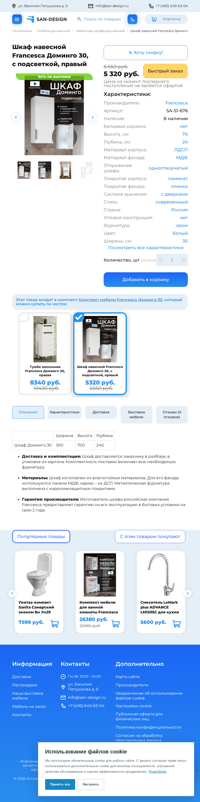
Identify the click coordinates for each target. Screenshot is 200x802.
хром (182, 225)
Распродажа (24, 685)
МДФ (182, 157)
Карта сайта (128, 677)
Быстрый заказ (165, 71)
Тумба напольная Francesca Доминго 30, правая (45, 371)
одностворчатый (168, 168)
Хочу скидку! (146, 52)
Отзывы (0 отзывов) (172, 414)
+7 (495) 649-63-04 (172, 6)
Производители (132, 685)
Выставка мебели (136, 414)
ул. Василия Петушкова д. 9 (43, 6)
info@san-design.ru (112, 6)
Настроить (91, 784)
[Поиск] (79, 19)
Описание (28, 412)
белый (180, 233)
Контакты (21, 715)
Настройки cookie (134, 706)
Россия (179, 209)
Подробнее (158, 771)
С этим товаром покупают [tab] (150, 536)
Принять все (60, 784)
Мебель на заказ (29, 706)
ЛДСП (181, 149)
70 (185, 134)
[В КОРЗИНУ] (54, 623)
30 (185, 241)
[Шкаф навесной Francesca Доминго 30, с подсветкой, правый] (54, 115)
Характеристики (65, 412)
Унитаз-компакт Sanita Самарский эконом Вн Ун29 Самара (36, 609)
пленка (179, 186)
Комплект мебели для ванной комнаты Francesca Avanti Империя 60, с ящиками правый (99, 612)
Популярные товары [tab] (41, 536)
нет (184, 126)
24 (185, 142)
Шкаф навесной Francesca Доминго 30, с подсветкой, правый (100, 371)
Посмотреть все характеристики (145, 247)
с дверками (174, 194)
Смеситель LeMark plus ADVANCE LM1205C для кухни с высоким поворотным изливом (159, 614)
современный (172, 202)
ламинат (178, 178)
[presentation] (16, 117)
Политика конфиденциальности (148, 727)
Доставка (101, 412)
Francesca (177, 103)
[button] (12, 593)
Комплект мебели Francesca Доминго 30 (120, 300)
